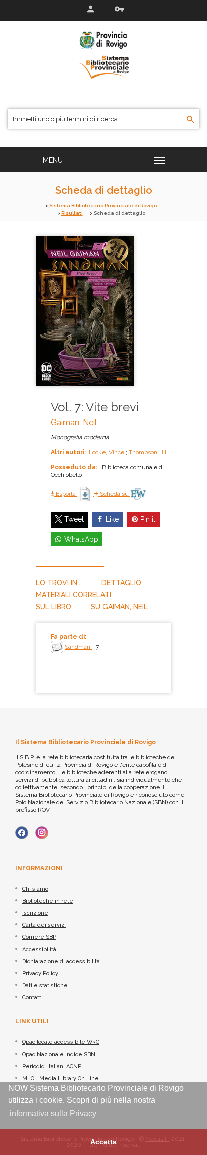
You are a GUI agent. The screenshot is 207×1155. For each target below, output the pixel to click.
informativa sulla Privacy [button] (53, 1113)
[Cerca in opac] (190, 120)
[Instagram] (41, 832)
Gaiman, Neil (74, 422)
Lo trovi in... (59, 583)
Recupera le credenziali (117, 10)
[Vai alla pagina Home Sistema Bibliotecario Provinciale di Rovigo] (103, 54)
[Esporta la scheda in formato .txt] (85, 493)
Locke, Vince (106, 452)
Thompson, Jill (148, 452)
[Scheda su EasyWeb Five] (138, 493)
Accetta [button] (103, 1142)
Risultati (72, 213)
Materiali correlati (73, 595)
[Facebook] (21, 832)
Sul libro (53, 607)
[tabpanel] (103, 658)
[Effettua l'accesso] (89, 10)
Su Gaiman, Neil (119, 607)
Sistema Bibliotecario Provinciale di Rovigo (103, 205)
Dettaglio (121, 583)
